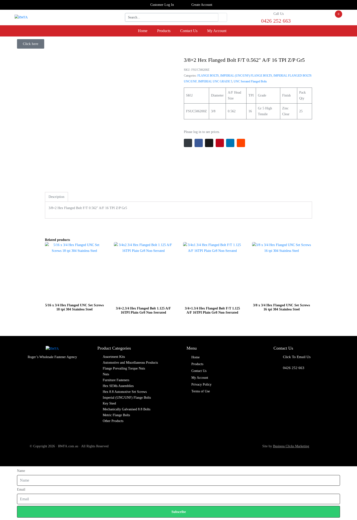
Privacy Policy (201, 384)
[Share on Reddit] (241, 143)
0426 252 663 (293, 368)
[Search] (222, 17)
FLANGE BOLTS (208, 75)
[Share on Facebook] (199, 143)
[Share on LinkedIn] (230, 143)
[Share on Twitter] (209, 143)
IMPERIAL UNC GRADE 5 (215, 81)
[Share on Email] (188, 143)
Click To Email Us (297, 357)
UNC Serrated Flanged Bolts (250, 81)
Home (142, 31)
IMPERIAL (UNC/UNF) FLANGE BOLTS (246, 75)
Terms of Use (200, 391)
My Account (216, 31)
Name (21, 471)
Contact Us (188, 31)
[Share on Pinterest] (220, 143)
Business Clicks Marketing (291, 446)
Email (21, 489)
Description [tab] (56, 197)
